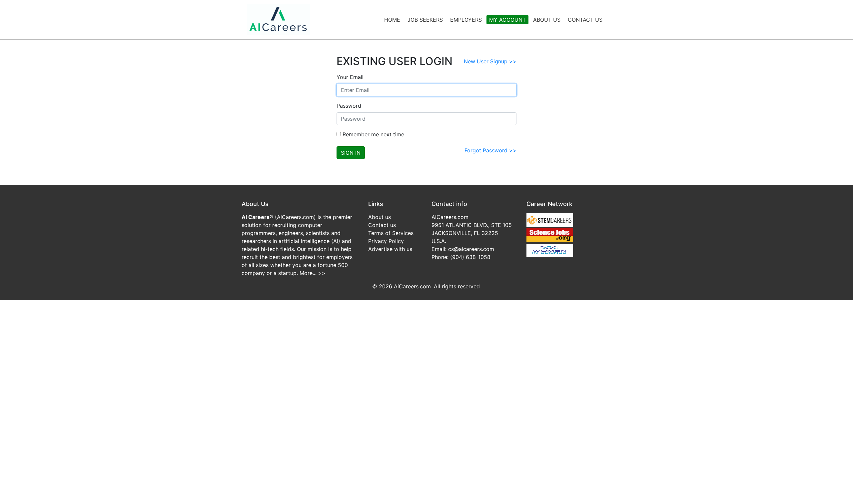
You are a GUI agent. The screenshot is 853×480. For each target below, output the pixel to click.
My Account (507, 19)
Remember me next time (372, 134)
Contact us (382, 225)
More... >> (313, 273)
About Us (546, 19)
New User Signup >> (490, 61)
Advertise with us (390, 249)
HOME (392, 19)
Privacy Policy (386, 241)
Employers (466, 19)
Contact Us (585, 19)
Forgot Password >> (490, 150)
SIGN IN (351, 152)
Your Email (350, 77)
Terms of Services (391, 233)
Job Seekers (425, 19)
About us (379, 217)
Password (349, 105)
